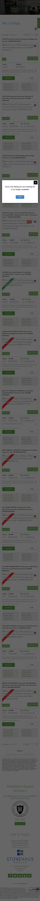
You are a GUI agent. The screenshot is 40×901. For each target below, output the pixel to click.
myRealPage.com (23, 883)
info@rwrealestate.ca (20, 847)
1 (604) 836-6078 (8, 88)
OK (20, 197)
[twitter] (15, 876)
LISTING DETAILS (8, 78)
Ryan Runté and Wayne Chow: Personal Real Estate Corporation (14, 8)
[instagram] (29, 876)
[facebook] (10, 876)
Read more (20, 824)
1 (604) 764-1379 (27, 88)
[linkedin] (20, 876)
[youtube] (24, 876)
